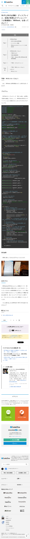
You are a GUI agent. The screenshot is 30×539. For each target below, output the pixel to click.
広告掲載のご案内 (22, 472)
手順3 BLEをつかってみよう (17, 67)
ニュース (3, 478)
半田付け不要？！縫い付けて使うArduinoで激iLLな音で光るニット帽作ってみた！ (15, 358)
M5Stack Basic (13, 39)
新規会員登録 (15, 440)
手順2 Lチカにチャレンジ (17, 63)
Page (4, 43)
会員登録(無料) (14, 336)
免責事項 (7, 522)
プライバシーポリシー (10, 528)
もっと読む (5, 360)
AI (6, 5)
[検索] (2, 6)
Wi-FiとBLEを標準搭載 (16, 41)
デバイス (3, 29)
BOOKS (19, 484)
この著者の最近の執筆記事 (15, 386)
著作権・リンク (9, 518)
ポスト (21, 342)
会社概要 (7, 524)
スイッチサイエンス (8, 315)
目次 (15, 35)
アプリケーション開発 (13, 5)
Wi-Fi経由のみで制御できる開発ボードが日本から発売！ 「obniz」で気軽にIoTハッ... (15, 351)
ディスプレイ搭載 (15, 43)
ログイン (11, 337)
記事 (18, 478)
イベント (3, 484)
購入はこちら (14, 71)
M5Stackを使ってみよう (15, 51)
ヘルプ (7, 516)
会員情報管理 (8, 520)
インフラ (22, 5)
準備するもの (14, 53)
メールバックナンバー (16, 436)
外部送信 (7, 530)
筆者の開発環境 (14, 55)
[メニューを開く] (2, 2)
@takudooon (23, 380)
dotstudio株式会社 (13, 381)
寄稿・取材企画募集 (8, 472)
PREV (4, 320)
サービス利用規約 (9, 526)
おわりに (12, 69)
